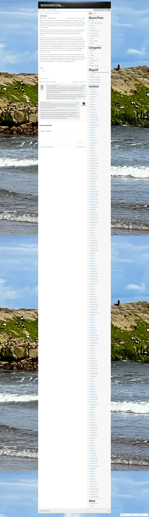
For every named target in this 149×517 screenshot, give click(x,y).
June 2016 (92, 289)
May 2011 (92, 445)
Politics (92, 55)
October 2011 (93, 432)
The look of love (81, 147)
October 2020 (93, 196)
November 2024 (94, 119)
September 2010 (94, 466)
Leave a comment (82, 18)
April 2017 (92, 263)
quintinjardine (84, 105)
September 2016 (94, 281)
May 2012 (92, 414)
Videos (92, 63)
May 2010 (92, 476)
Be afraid (92, 25)
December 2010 (94, 458)
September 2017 (94, 250)
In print (92, 20)
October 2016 (93, 278)
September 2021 (94, 178)
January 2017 (93, 271)
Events (48, 9)
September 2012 (94, 404)
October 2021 (93, 176)
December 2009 (94, 489)
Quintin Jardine (53, 18)
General (92, 50)
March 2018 (93, 237)
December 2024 (94, 117)
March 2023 (93, 155)
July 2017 (92, 255)
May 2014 (92, 353)
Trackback (53, 81)
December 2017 (94, 243)
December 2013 (94, 366)
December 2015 (94, 304)
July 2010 (92, 471)
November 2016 (94, 276)
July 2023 (92, 145)
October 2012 (93, 402)
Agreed (92, 38)
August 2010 (93, 468)
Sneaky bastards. (94, 35)
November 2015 (94, 307)
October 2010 (93, 463)
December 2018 (94, 214)
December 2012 (94, 396)
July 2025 (92, 99)
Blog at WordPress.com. (45, 510)
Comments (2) (82, 81)
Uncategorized (48, 13)
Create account (94, 503)
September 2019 (94, 207)
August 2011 (93, 437)
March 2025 (93, 109)
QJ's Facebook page (95, 79)
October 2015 (93, 309)
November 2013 (94, 368)
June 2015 (92, 319)
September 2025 (94, 94)
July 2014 (92, 348)
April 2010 (92, 478)
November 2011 (94, 430)
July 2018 (92, 227)
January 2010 (93, 486)
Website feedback (94, 65)
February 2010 (93, 484)
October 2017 (93, 248)
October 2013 (93, 371)
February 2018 (93, 240)
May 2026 (92, 89)
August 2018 (93, 225)
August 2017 (93, 253)
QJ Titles (54, 9)
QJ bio (43, 9)
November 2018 (94, 217)
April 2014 (92, 355)
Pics (91, 52)
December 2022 (94, 163)
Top (109, 510)
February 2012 (93, 422)
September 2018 (94, 222)
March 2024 (93, 140)
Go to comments (72, 18)
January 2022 (93, 173)
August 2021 (93, 181)
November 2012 (94, 399)
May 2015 (92, 322)
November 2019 (94, 202)
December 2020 (94, 191)
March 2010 (93, 481)
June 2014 (92, 350)
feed (93, 13)
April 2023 (92, 153)
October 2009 (93, 494)
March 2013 (93, 389)
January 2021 (93, 189)
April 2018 (92, 235)
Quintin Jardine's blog (51, 5)
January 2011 (93, 455)
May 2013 (92, 384)
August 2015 (93, 314)
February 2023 (93, 158)
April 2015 (92, 325)
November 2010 (94, 460)
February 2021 (93, 186)
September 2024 (94, 125)
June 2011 (92, 443)
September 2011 (94, 435)
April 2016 (92, 294)
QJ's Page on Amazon (95, 82)
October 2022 (93, 168)
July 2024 (92, 130)
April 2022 (92, 171)
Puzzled (92, 28)
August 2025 (93, 96)
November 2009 (94, 491)
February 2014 (93, 361)
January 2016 (93, 301)
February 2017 (93, 268)
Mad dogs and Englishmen (47, 147)
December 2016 (94, 273)
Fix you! (92, 43)
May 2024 (92, 135)
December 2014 (94, 335)
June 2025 (92, 101)
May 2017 (92, 260)
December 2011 (94, 427)
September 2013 (94, 373)
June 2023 (92, 148)
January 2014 (93, 363)
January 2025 (93, 114)
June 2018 (92, 230)
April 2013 (92, 386)
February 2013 (93, 391)
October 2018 (93, 219)
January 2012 (93, 425)
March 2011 (93, 450)
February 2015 (93, 330)
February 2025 (93, 112)
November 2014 (94, 337)
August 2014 (93, 345)
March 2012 (93, 419)
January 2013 (93, 394)
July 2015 (92, 317)
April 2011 (92, 448)
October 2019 (93, 204)
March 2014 (93, 358)
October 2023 (93, 142)
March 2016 (93, 296)
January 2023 (93, 160)
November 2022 (94, 166)
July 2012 (92, 409)
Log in (91, 506)
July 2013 (92, 378)
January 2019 (93, 212)
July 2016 (92, 286)
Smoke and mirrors (94, 30)
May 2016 (92, 291)
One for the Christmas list (96, 23)
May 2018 (92, 232)
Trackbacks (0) (75, 81)
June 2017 (92, 258)
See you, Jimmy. (94, 41)
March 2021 (93, 184)
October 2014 (93, 340)
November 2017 (94, 245)
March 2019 (93, 209)
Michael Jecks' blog (95, 77)
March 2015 (93, 327)
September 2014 (94, 343)
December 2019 (94, 199)
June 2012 (92, 412)
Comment (80, 142)
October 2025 (93, 91)
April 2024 (92, 137)
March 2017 (93, 266)
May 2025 (92, 104)
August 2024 (93, 127)
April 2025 (92, 107)
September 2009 (94, 496)
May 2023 (92, 150)
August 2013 (93, 376)
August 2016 (93, 284)
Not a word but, (94, 33)
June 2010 (92, 473)
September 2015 (94, 312)
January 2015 (93, 332)
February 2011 (93, 453)
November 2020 (94, 194)
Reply (84, 85)
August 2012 (93, 407)
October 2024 (93, 122)
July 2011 (92, 440)
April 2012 (92, 417)
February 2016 (93, 299)
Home (40, 10)
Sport (91, 58)
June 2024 (92, 132)
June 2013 (92, 381)
